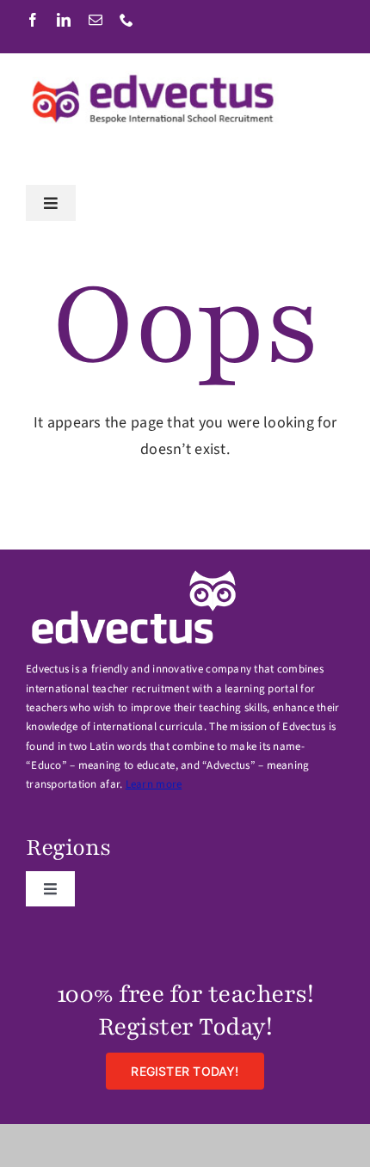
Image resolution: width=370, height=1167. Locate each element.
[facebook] (33, 20)
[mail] (95, 20)
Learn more (154, 784)
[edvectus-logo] (155, 78)
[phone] (126, 20)
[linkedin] (64, 20)
